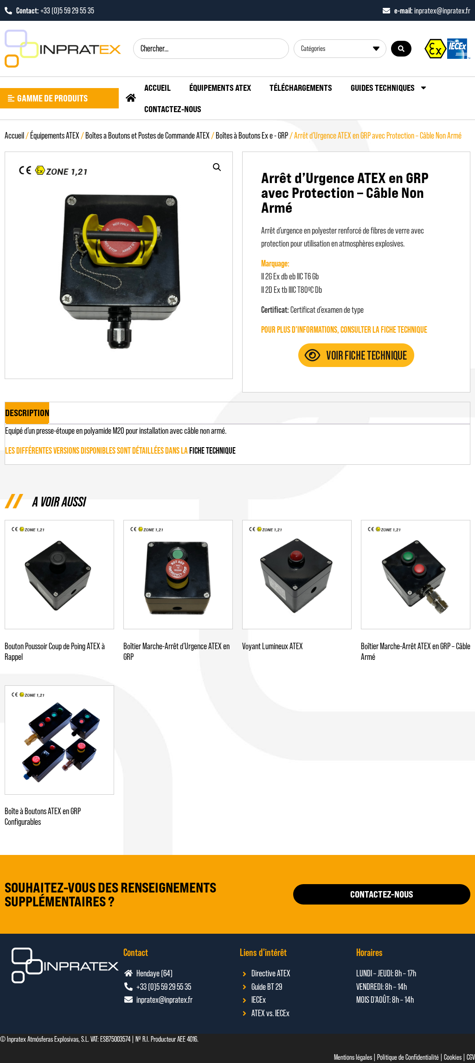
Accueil (157, 87)
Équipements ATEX (220, 87)
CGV (471, 1057)
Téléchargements (301, 87)
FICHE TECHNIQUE (212, 451)
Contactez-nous (172, 109)
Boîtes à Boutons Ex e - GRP (252, 135)
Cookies (453, 1057)
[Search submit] (401, 49)
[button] (217, 167)
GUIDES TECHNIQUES (383, 87)
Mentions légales (353, 1057)
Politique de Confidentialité (408, 1057)
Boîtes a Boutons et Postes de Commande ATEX (147, 135)
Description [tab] (27, 412)
